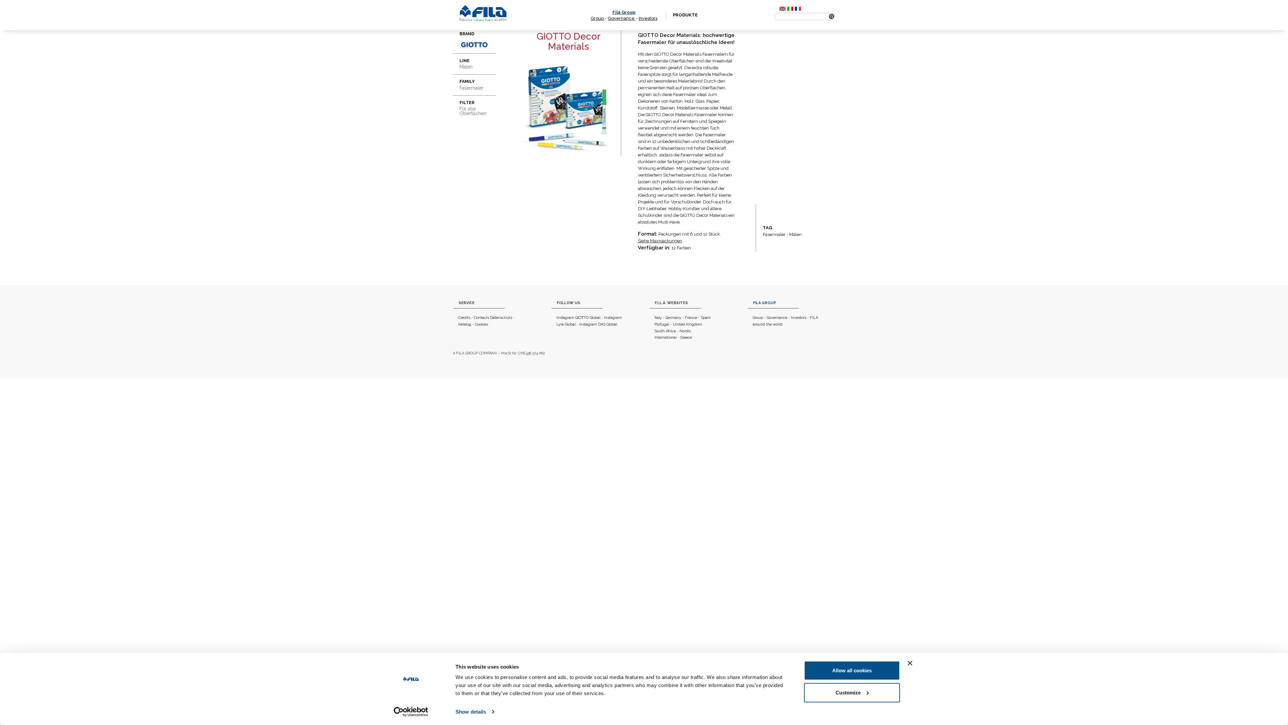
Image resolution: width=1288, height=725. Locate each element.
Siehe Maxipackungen (660, 240)
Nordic (685, 331)
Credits (464, 318)
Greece (686, 337)
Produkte (685, 14)
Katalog (464, 324)
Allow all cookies (852, 670)
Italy (658, 318)
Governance (622, 18)
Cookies (481, 324)
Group (598, 18)
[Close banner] (910, 663)
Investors (648, 18)
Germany (673, 318)
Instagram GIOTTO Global (578, 318)
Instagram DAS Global (598, 324)
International (665, 337)
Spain (706, 318)
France (691, 318)
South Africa (665, 331)
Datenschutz (501, 318)
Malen (795, 234)
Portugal (661, 324)
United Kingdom (687, 324)
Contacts (481, 318)
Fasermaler (774, 234)
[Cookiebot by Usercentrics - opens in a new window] (411, 712)
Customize (848, 692)
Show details (470, 712)
